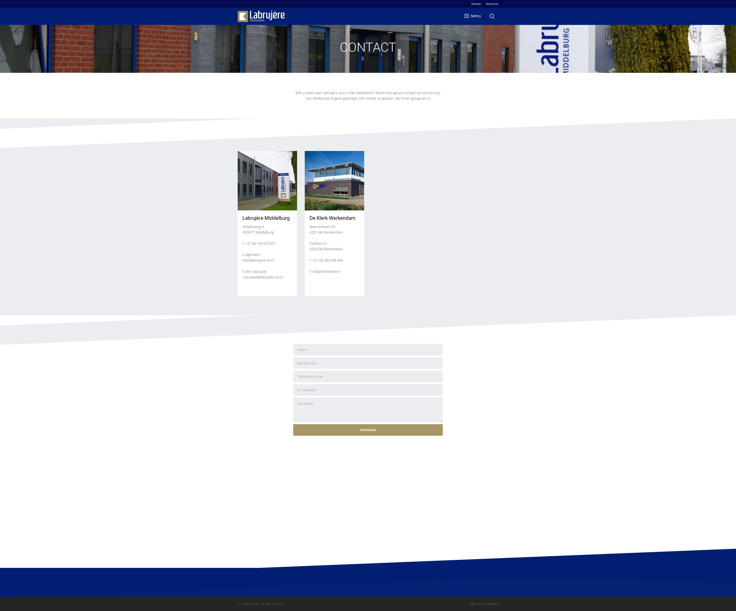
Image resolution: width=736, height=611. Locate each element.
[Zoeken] (492, 16)
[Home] (261, 16)
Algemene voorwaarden (484, 603)
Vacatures (492, 4)
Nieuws (476, 4)
